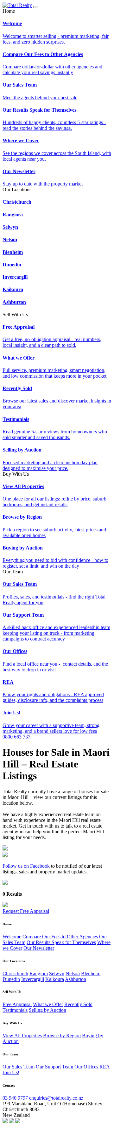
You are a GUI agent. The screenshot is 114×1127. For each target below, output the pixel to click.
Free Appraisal (17, 1004)
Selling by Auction (47, 1010)
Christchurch (15, 973)
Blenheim (90, 973)
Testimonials (15, 1010)
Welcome (12, 936)
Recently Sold (78, 1004)
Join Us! (11, 1072)
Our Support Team (54, 1066)
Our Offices (86, 1066)
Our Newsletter (38, 948)
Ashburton (75, 979)
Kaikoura (54, 979)
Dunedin (11, 979)
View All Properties (22, 1035)
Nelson (73, 973)
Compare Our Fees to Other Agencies (60, 936)
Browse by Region (62, 1035)
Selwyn (56, 973)
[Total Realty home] (17, 5)
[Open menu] (35, 7)
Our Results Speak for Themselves (61, 942)
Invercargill (32, 979)
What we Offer (48, 1004)
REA (104, 1066)
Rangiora (38, 973)
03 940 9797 (15, 1098)
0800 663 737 (16, 736)
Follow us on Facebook (26, 866)
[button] (57, 11)
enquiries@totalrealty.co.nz (56, 1098)
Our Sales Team (19, 1066)
